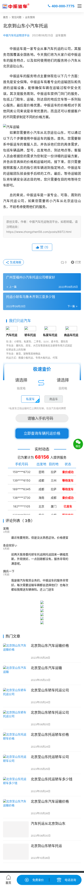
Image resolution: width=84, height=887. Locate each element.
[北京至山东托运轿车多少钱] (16, 785)
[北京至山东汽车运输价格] (16, 807)
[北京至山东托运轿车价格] (16, 740)
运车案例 (60, 35)
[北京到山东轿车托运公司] (16, 718)
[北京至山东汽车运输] (16, 674)
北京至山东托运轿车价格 (50, 735)
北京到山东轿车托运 (46, 846)
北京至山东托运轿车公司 (50, 757)
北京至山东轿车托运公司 (50, 690)
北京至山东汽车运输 (46, 668)
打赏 (75, 261)
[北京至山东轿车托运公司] (16, 696)
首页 (5, 17)
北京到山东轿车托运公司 (50, 712)
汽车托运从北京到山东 (48, 824)
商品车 (53, 399)
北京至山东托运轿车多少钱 (51, 779)
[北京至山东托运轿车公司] (16, 763)
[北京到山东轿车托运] (16, 852)
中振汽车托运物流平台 (16, 35)
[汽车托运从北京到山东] (16, 829)
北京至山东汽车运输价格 (50, 801)
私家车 (30, 399)
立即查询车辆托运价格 (42, 433)
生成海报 (15, 262)
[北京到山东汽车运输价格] (16, 651)
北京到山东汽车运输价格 (50, 646)
